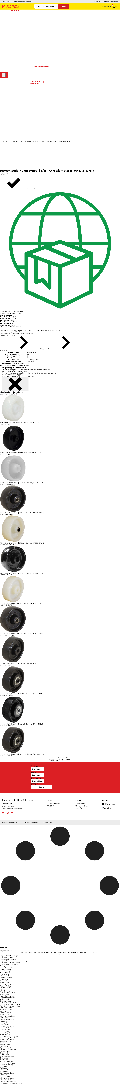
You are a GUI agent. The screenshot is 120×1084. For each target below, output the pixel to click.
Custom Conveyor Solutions (16, 99)
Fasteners (11, 123)
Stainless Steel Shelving (15, 51)
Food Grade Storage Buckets (10, 1006)
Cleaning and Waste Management (14, 108)
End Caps (11, 129)
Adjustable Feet (13, 119)
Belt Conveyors (5, 1013)
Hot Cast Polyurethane (8, 959)
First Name (35, 766)
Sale (9, 12)
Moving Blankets (6, 1023)
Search (63, 6)
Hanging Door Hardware (15, 104)
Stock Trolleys (5, 979)
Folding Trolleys (5, 981)
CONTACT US (35, 82)
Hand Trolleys (12, 31)
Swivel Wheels (5, 1031)
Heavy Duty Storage (7, 996)
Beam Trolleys (5, 982)
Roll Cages (11, 37)
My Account (107, 6)
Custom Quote (31, 80)
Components (12, 118)
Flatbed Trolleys (6, 986)
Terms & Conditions (31, 823)
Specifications (5, 350)
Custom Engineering (14, 131)
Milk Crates (11, 64)
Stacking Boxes (5, 1001)
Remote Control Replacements (11, 1083)
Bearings (3, 1043)
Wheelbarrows (12, 86)
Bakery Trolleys (5, 974)
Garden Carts (4, 989)
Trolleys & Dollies (13, 29)
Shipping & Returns (81, 807)
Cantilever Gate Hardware (16, 79)
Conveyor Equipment (14, 89)
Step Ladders (4, 1058)
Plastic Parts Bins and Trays (16, 66)
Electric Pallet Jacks (7, 1019)
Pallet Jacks (11, 19)
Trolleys (3, 966)
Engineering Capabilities (34, 68)
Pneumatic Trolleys (7, 984)
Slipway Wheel (5, 1051)
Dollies (10, 34)
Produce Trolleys (6, 967)
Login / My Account (81, 805)
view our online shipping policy (12, 375)
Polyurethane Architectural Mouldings (13, 961)
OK (60, 954)
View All (10, 27)
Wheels (10, 15)
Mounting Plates (13, 124)
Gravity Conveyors (13, 93)
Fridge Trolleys (5, 969)
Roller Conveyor (5, 1014)
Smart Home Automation (16, 81)
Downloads (96, 1)
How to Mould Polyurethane (10, 964)
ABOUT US (34, 84)
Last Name (34, 772)
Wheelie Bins (12, 111)
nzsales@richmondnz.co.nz (23, 1)
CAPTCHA (34, 784)
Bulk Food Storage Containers (10, 1004)
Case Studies (31, 78)
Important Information (111, 1)
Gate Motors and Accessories (17, 74)
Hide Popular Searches (8, 1063)
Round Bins (11, 113)
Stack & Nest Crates (14, 57)
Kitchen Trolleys (5, 976)
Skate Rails (4, 1046)
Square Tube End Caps (8, 1049)
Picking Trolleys (5, 988)
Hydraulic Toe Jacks (14, 22)
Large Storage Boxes (7, 998)
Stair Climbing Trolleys (8, 971)
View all (10, 116)
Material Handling (13, 17)
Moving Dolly (4, 1021)
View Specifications (7, 349)
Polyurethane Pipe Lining (9, 957)
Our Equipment (32, 70)
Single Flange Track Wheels (10, 1038)
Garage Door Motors (14, 88)
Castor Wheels (5, 1024)
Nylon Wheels (5, 1034)
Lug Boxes (11, 62)
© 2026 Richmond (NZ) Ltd (10, 823)
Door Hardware (12, 103)
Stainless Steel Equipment (16, 44)
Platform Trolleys (13, 36)
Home (2, 141)
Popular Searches (6, 1061)
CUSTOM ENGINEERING (39, 66)
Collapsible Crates (6, 1008)
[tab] (60, 350)
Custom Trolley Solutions (15, 41)
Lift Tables (11, 24)
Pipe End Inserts (6, 1048)
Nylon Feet (4, 1060)
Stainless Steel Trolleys (15, 46)
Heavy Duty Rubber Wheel (9, 1033)
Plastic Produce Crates (8, 1003)
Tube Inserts (12, 128)
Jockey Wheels (5, 1041)
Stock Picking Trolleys (14, 39)
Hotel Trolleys (5, 972)
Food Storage (12, 61)
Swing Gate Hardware (14, 76)
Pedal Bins (11, 114)
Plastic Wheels (5, 1029)
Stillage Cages (12, 84)
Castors (10, 14)
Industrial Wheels (6, 1028)
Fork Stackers (12, 21)
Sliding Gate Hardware (15, 77)
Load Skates (11, 26)
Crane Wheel (4, 1055)
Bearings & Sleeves (14, 121)
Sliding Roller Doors (7, 1078)
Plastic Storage (12, 56)
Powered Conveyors (14, 94)
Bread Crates (12, 59)
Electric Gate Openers (8, 1081)
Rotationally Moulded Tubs (16, 69)
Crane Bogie (4, 1053)
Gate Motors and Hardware (16, 72)
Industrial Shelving (6, 1065)
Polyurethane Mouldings (9, 956)
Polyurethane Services (34, 75)
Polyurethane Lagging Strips (10, 962)
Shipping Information (48, 349)
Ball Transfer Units (13, 98)
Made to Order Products (34, 71)
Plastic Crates (4, 999)
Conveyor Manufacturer (8, 1016)
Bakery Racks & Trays (14, 32)
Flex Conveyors (12, 96)
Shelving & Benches (14, 82)
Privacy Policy (47, 823)
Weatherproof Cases (7, 1056)
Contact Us (66, 761)
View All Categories (14, 139)
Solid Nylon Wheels (19, 141)
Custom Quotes (13, 138)
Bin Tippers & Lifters (7, 1073)
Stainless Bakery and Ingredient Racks (14, 53)
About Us (50, 807)
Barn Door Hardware (14, 106)
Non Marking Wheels (7, 1026)
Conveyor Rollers (13, 91)
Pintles (10, 126)
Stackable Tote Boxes (14, 71)
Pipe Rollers (31, 73)
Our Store (50, 805)
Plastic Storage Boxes (7, 993)
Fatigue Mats (4, 1070)
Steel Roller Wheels (7, 1039)
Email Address (36, 778)
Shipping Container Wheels (9, 1036)
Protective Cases (13, 67)
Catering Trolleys (6, 977)
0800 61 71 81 (6, 1)
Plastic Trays (4, 994)
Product (15, 10)
